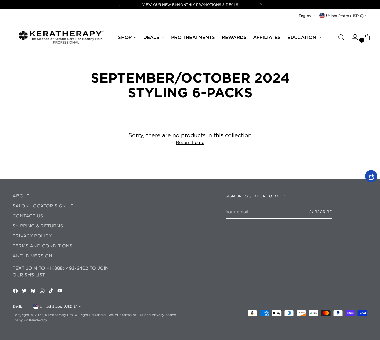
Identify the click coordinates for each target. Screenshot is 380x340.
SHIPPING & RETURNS (38, 225)
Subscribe (320, 212)
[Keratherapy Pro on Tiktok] (51, 291)
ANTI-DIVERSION (32, 255)
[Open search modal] (341, 37)
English (305, 16)
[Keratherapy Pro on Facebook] (16, 291)
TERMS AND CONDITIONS (42, 245)
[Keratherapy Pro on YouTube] (60, 291)
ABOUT (21, 195)
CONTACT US (28, 215)
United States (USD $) (345, 16)
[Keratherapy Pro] (61, 37)
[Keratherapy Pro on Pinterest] (33, 291)
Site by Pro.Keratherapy (30, 320)
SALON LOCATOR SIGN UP (43, 205)
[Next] (261, 4)
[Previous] (119, 4)
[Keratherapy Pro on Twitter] (24, 291)
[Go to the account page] (352, 37)
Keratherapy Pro (59, 315)
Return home (190, 142)
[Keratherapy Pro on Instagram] (42, 291)
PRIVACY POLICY (32, 235)
